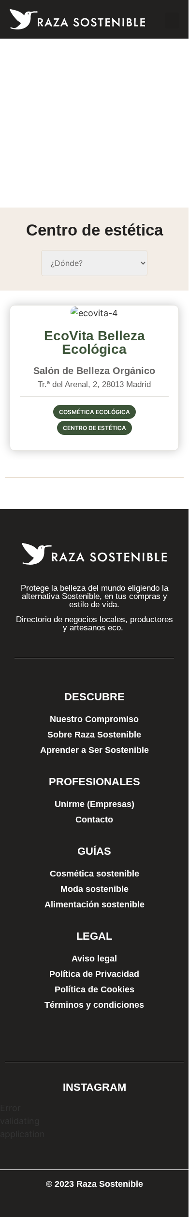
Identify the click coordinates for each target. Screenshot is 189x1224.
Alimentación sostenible (94, 904)
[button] (172, 20)
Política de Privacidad (94, 974)
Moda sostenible (94, 889)
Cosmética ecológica (94, 412)
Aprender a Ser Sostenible (94, 750)
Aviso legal (94, 958)
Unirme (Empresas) (94, 804)
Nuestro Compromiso (94, 719)
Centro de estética (94, 427)
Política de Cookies (94, 989)
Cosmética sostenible (94, 873)
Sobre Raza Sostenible (94, 734)
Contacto (94, 819)
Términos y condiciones (94, 1005)
